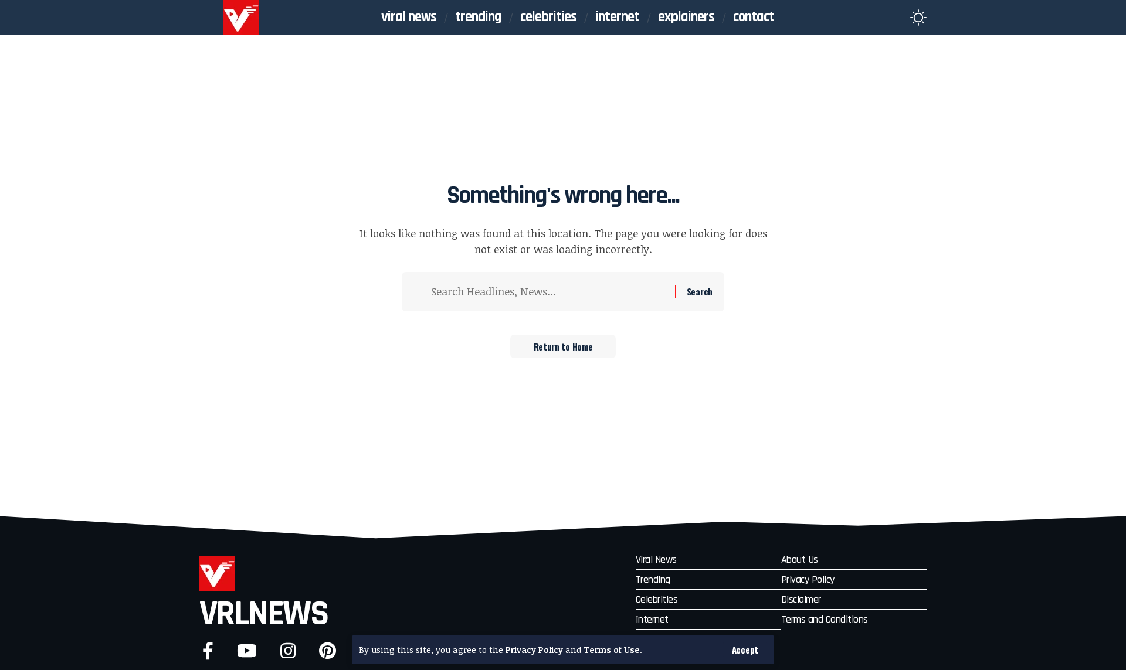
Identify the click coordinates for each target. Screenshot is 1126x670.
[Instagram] (288, 651)
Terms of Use (612, 649)
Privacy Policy (534, 649)
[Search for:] (548, 291)
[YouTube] (247, 651)
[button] (745, 649)
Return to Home (563, 346)
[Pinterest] (327, 651)
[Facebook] (207, 651)
